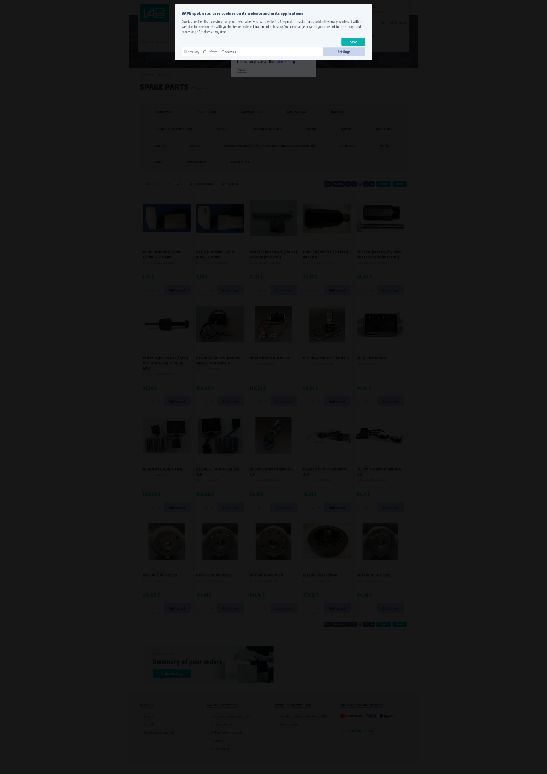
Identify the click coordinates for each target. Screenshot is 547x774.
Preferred (212, 52)
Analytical (231, 52)
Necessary (193, 52)
